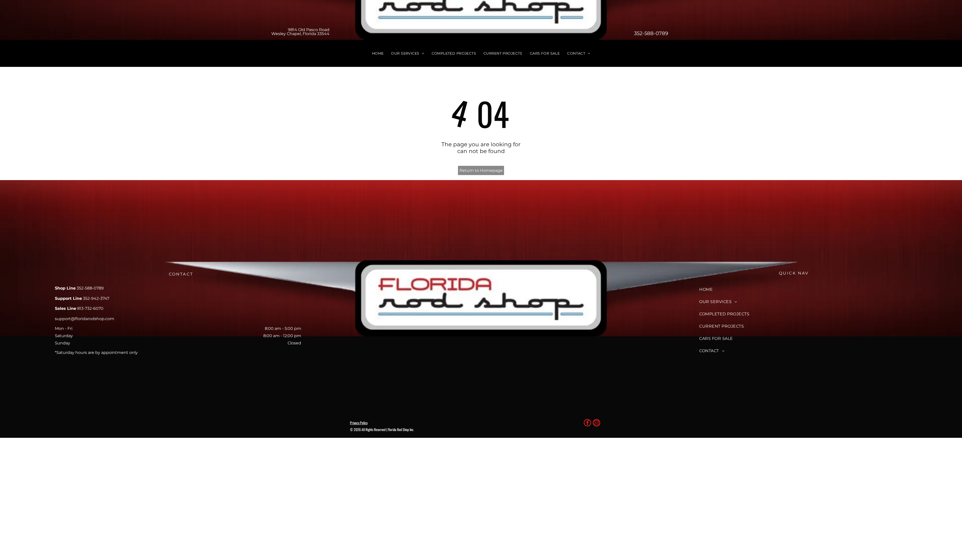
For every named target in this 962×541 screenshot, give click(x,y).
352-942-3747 (96, 298)
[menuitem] (378, 53)
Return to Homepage (481, 170)
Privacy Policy (359, 422)
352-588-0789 (651, 33)
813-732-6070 (90, 308)
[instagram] (596, 423)
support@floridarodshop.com (84, 318)
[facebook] (587, 423)
